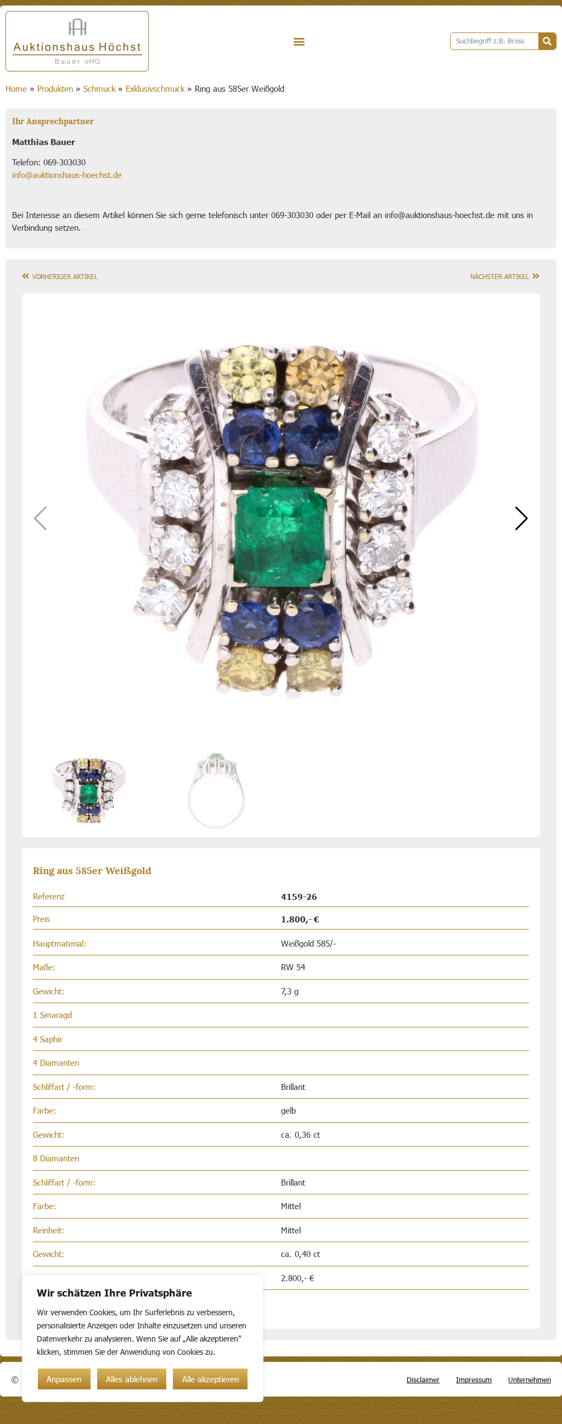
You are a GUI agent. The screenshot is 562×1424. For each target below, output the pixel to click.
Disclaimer (423, 1379)
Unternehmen (529, 1379)
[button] (299, 41)
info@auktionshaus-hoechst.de (67, 174)
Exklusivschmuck (155, 88)
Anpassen (64, 1378)
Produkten (55, 88)
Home (16, 88)
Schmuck (99, 88)
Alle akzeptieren (210, 1378)
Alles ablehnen (132, 1378)
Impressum (474, 1379)
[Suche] (547, 41)
